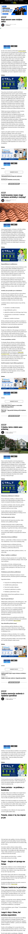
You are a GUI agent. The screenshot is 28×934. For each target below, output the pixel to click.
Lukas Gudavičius (9, 432)
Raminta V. (8, 25)
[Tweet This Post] (7, 48)
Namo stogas (14, 884)
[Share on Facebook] (7, 46)
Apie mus (15, 0)
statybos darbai (21, 50)
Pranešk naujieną (9, 0)
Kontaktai (20, 0)
